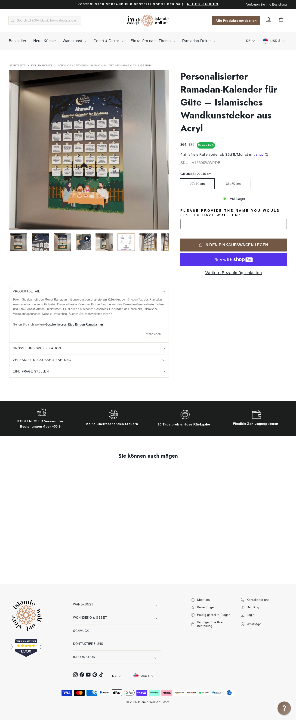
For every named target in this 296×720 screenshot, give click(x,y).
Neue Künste (44, 41)
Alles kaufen (202, 4)
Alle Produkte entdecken (236, 20)
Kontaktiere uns (88, 644)
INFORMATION (84, 657)
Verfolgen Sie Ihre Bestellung (266, 4)
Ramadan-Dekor (197, 41)
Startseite (17, 65)
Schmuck (81, 631)
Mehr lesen (153, 334)
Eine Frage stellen (31, 371)
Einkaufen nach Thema (151, 41)
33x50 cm (233, 184)
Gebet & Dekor (106, 41)
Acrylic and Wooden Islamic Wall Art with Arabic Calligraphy (105, 65)
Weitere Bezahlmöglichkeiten (233, 272)
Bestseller (17, 41)
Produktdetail (26, 291)
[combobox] (45, 20)
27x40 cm (197, 184)
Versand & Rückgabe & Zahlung (42, 360)
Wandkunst (73, 41)
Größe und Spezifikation (37, 348)
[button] (284, 708)
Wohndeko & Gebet (90, 617)
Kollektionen (42, 65)
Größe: (195, 174)
